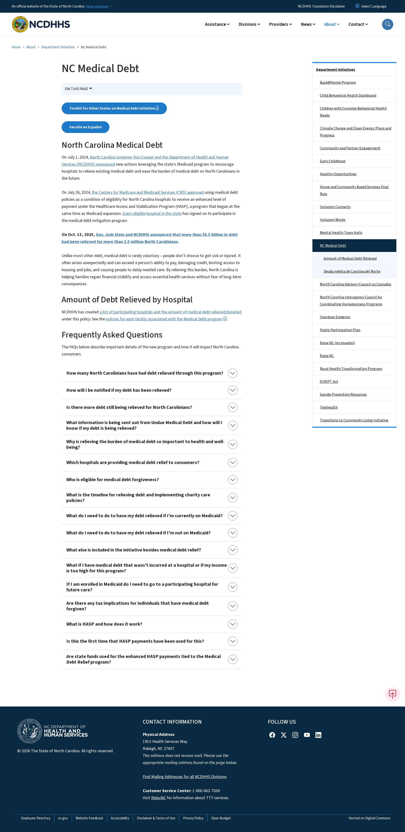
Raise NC (327, 355)
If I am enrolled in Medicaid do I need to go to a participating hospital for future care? (142, 587)
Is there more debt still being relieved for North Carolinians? (129, 407)
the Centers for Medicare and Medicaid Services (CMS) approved (148, 192)
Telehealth (329, 407)
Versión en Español (85, 127)
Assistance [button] (215, 24)
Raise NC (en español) (337, 343)
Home (16, 47)
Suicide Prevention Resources (343, 394)
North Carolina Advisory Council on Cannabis (355, 284)
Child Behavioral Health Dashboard (348, 95)
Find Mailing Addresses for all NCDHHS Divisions (185, 777)
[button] (387, 24)
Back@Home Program (338, 82)
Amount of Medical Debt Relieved (350, 258)
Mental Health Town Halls (341, 232)
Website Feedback (89, 818)
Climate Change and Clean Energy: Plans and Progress (355, 132)
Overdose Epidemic (335, 317)
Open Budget (221, 818)
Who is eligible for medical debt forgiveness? (112, 479)
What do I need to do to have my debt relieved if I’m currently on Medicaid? (144, 516)
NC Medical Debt (333, 245)
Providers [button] (278, 24)
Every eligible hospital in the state (152, 214)
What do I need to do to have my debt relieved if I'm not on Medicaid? (138, 533)
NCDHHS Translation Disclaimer (321, 6)
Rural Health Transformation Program (351, 368)
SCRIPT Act (329, 381)
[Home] (41, 19)
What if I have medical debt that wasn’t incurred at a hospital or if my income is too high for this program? (146, 568)
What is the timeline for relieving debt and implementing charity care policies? (138, 498)
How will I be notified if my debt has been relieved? (119, 390)
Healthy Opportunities (338, 174)
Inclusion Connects (335, 206)
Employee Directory (35, 818)
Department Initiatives (58, 47)
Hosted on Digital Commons (369, 818)
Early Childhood (332, 161)
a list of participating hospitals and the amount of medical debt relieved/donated (170, 312)
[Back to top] (392, 694)
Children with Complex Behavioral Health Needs (353, 112)
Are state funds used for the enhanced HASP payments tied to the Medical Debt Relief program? (143, 659)
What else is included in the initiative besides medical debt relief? (133, 550)
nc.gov (63, 818)
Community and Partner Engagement (350, 148)
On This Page (76, 88)
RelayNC (158, 798)
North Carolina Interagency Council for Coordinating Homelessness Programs (351, 301)
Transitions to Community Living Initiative (354, 420)
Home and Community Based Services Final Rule (354, 190)
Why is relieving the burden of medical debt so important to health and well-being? (145, 444)
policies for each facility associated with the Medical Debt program (164, 319)
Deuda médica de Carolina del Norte (352, 271)
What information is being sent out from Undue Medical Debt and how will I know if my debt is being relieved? (144, 425)
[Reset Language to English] (357, 6)
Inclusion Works (332, 219)
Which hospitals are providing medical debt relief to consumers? (132, 462)
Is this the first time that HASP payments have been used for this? (135, 641)
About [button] (330, 24)
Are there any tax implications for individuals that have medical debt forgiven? (137, 606)
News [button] (306, 24)
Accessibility (120, 818)
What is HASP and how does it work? (104, 624)
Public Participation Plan (340, 330)
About (31, 47)
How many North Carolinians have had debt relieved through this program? (144, 373)
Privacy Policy (193, 818)
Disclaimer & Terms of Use (156, 818)
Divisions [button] (247, 24)
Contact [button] (356, 24)
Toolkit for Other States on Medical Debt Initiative (112, 108)
